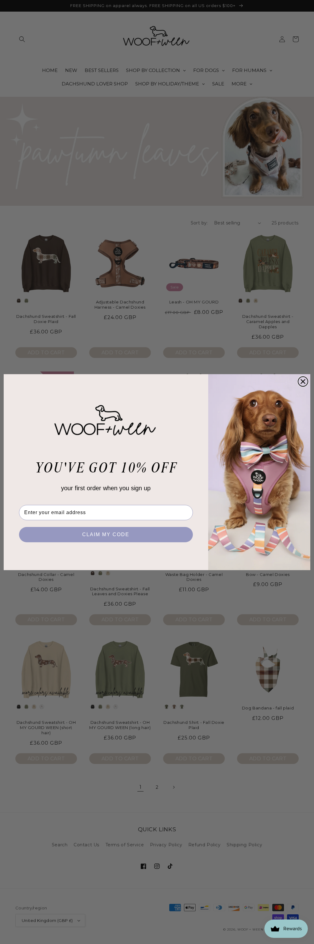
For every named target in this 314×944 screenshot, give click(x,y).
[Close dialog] (303, 381)
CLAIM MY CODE (105, 534)
